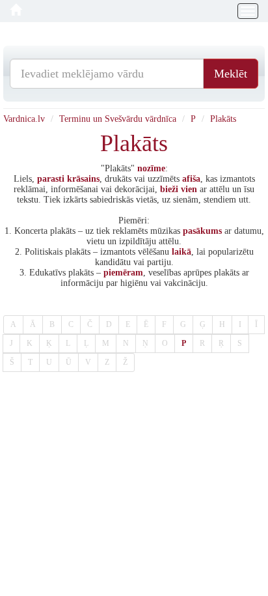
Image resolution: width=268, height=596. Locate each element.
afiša (191, 179)
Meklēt (230, 73)
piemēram (123, 272)
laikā (181, 252)
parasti (50, 179)
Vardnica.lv (24, 119)
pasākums (202, 231)
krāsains (83, 179)
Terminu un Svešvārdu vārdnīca (117, 119)
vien (189, 189)
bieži (169, 189)
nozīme (151, 168)
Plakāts (223, 119)
